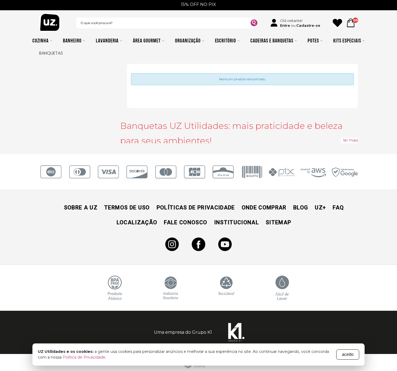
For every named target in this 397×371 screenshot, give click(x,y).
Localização (137, 222)
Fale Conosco (185, 222)
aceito (348, 354)
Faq (338, 207)
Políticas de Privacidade (196, 207)
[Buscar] (254, 23)
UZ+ (320, 207)
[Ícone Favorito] (337, 23)
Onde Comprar (264, 207)
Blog (300, 207)
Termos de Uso (127, 207)
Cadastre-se (308, 25)
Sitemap (278, 222)
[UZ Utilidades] (50, 23)
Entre (285, 25)
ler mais (350, 140)
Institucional (236, 222)
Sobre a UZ (80, 207)
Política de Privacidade (84, 357)
